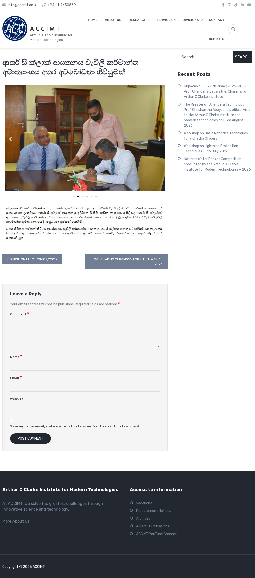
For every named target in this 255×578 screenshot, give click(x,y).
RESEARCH (137, 20)
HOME (92, 20)
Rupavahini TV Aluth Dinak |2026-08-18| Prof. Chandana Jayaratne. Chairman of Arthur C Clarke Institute (216, 91)
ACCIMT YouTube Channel (156, 534)
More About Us (16, 521)
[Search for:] (205, 57)
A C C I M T (45, 29)
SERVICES (164, 20)
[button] (10, 139)
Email (16, 378)
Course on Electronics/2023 (32, 259)
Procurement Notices (153, 511)
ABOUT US (113, 20)
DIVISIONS (191, 20)
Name (16, 357)
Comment (19, 314)
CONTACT (216, 20)
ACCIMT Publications (152, 526)
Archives (143, 518)
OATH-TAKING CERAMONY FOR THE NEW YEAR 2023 (128, 261)
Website (16, 399)
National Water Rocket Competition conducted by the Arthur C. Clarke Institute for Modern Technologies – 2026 (217, 164)
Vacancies (144, 503)
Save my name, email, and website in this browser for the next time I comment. (75, 426)
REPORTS (216, 39)
